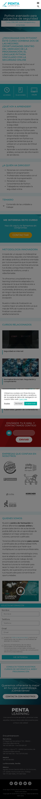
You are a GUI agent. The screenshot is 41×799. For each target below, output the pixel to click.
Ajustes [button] (7, 403)
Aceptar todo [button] (31, 403)
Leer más (23, 399)
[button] (38, 3)
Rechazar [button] (18, 403)
